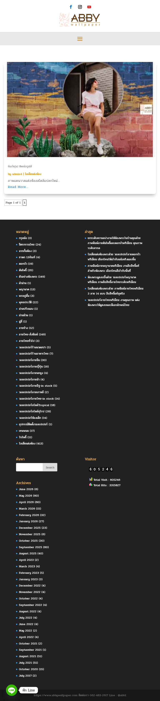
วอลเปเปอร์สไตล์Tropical (34, 405)
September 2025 (30, 547)
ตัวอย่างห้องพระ (28, 276)
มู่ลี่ (20, 321)
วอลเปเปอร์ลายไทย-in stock (36, 398)
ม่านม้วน (23, 315)
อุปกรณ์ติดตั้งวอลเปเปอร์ (33, 424)
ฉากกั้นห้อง (25, 251)
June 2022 (26, 624)
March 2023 (27, 566)
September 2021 (30, 650)
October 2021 (28, 643)
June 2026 (26, 489)
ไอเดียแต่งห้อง (33, 174)
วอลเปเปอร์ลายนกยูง (31, 373)
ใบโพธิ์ (22, 437)
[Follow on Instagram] (80, 7)
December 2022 (30, 585)
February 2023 (29, 573)
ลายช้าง (23, 328)
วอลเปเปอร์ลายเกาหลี (31, 392)
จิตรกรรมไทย (27, 244)
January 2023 (28, 579)
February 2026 (29, 515)
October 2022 (28, 598)
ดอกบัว (23, 264)
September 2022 (30, 605)
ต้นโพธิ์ (23, 270)
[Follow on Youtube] (89, 7)
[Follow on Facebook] (71, 7)
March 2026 (27, 508)
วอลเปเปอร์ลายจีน (29, 360)
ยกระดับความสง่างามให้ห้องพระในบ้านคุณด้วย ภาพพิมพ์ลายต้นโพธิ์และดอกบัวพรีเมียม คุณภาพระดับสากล (115, 243)
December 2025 (30, 528)
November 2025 (29, 534)
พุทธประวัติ (25, 302)
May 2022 (25, 630)
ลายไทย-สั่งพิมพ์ (28, 334)
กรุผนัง (23, 238)
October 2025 (28, 541)
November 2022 (29, 592)
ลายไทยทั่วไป (27, 341)
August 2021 (27, 656)
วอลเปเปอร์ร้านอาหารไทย (34, 353)
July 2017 (25, 675)
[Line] (11, 690)
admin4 (17, 174)
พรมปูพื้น (24, 296)
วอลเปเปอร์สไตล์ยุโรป (31, 411)
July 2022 (25, 617)
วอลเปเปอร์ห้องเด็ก (30, 418)
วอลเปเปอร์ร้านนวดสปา (32, 347)
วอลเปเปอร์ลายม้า (29, 379)
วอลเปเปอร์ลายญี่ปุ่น (31, 366)
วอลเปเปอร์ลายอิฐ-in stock (35, 386)
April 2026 (26, 502)
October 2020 (28, 669)
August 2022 (27, 611)
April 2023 (26, 560)
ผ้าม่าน (22, 283)
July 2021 (25, 663)
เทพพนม (24, 431)
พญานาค (24, 289)
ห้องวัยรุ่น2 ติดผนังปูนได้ (20, 166)
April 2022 (26, 637)
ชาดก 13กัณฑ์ (27, 257)
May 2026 (25, 495)
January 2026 (28, 521)
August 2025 (27, 553)
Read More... (18, 186)
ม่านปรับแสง (26, 309)
